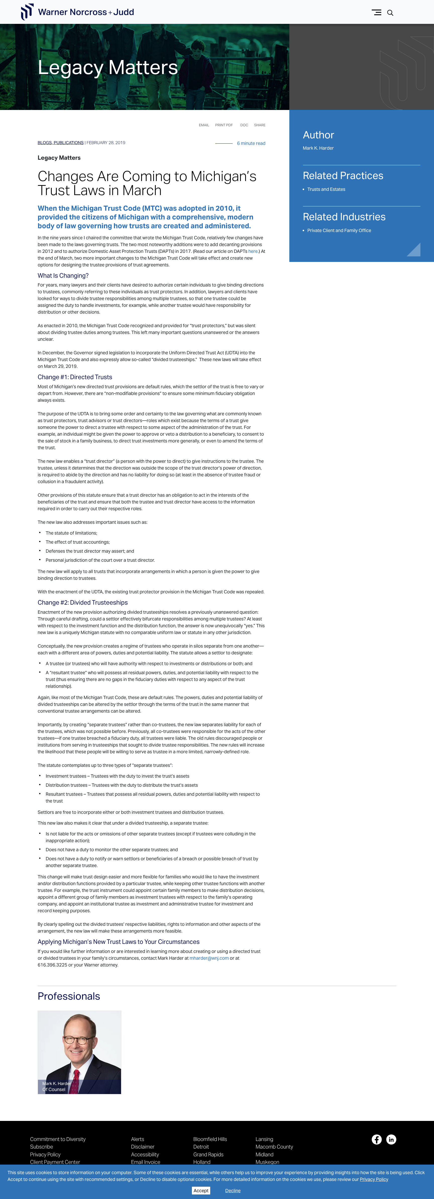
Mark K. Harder (318, 148)
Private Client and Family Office (339, 230)
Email (204, 125)
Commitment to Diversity (58, 1139)
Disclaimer (142, 1147)
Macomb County (274, 1147)
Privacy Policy (374, 1179)
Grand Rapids (208, 1154)
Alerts (137, 1139)
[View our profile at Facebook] (377, 1139)
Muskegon (267, 1162)
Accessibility (145, 1154)
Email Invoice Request (145, 1165)
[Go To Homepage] (77, 12)
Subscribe (41, 1147)
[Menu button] (377, 12)
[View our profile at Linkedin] (391, 1139)
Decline (233, 1190)
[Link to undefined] (79, 1052)
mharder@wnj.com (209, 958)
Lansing (264, 1139)
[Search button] (390, 12)
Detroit (201, 1147)
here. (253, 251)
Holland (201, 1162)
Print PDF (224, 125)
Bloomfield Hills (210, 1139)
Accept (201, 1190)
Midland (265, 1154)
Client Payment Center (55, 1162)
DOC (244, 125)
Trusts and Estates (326, 189)
